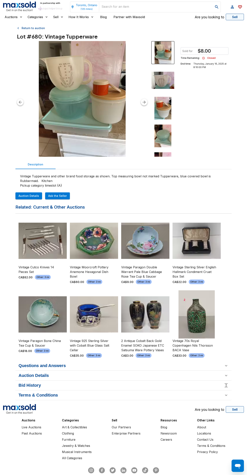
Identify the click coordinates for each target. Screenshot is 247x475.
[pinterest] (156, 470)
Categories (35, 17)
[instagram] (91, 470)
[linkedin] (123, 470)
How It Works (79, 17)
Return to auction (33, 28)
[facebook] (102, 470)
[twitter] (112, 470)
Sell (55, 17)
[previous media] (20, 102)
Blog (103, 17)
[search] (217, 7)
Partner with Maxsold (129, 17)
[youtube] (134, 470)
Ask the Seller (57, 195)
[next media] (144, 102)
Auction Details (29, 195)
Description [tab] (35, 164)
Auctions (11, 17)
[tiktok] (145, 470)
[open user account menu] (232, 7)
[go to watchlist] (240, 7)
